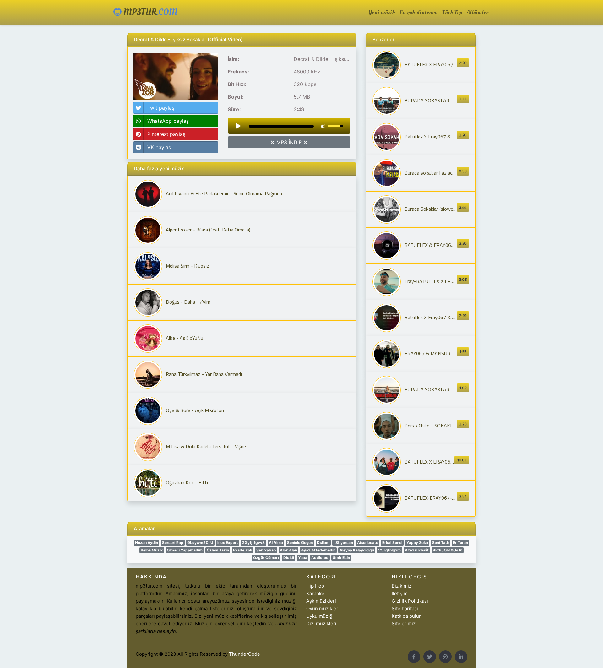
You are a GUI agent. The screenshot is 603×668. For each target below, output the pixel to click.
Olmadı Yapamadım (185, 550)
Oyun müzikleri (323, 608)
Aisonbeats (367, 542)
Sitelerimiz (404, 624)
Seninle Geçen (300, 542)
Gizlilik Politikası (410, 601)
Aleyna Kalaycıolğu (357, 550)
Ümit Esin (341, 557)
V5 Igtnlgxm (389, 550)
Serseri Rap (172, 542)
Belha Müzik (152, 550)
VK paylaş (159, 147)
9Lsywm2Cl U (200, 542)
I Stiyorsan (343, 542)
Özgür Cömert (266, 557)
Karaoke (315, 593)
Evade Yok (242, 550)
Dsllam (323, 542)
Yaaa (302, 557)
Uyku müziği (320, 616)
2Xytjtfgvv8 (253, 542)
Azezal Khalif (417, 550)
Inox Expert (227, 542)
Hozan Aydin (146, 542)
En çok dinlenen (418, 12)
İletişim (400, 593)
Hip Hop (315, 586)
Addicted (320, 557)
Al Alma (276, 542)
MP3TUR (149, 12)
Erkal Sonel (392, 542)
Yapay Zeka (417, 542)
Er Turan (460, 542)
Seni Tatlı (440, 542)
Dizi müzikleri (321, 624)
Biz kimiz (401, 586)
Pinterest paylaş (166, 134)
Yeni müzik (381, 12)
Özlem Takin (218, 550)
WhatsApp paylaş (168, 121)
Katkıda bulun (407, 616)
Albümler (477, 12)
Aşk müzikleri (321, 601)
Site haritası (405, 608)
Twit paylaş (160, 108)
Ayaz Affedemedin (318, 550)
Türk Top (452, 12)
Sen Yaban (266, 550)
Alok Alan (288, 550)
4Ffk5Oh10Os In (447, 550)
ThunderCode (244, 654)
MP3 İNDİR (289, 142)
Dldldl (288, 557)
